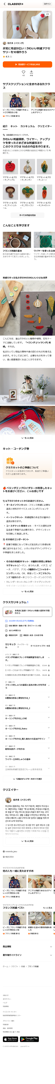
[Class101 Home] (16, 4)
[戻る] (4, 4)
